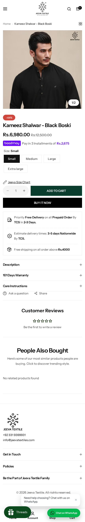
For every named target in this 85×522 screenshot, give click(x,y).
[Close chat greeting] (76, 500)
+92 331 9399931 (14, 435)
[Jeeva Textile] (42, 9)
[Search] (69, 9)
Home (7, 24)
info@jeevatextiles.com (19, 440)
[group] (42, 69)
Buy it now (42, 203)
